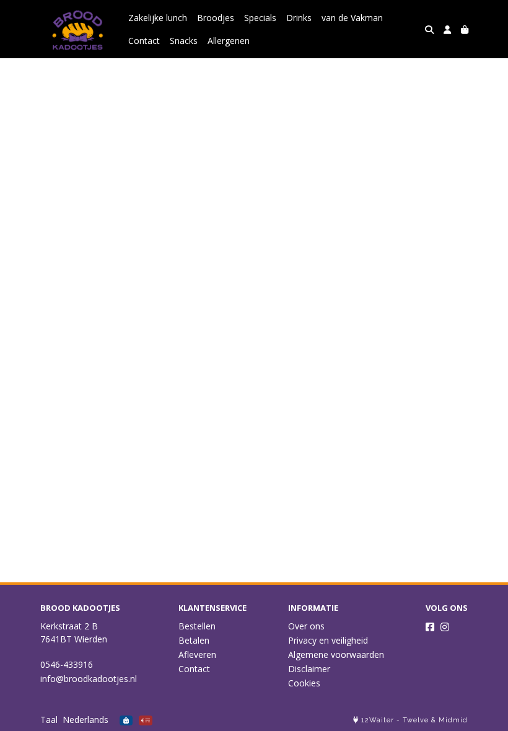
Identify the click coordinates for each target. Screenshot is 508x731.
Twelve (416, 720)
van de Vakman (352, 18)
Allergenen (229, 40)
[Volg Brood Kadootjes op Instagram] (444, 627)
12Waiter (377, 720)
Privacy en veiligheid (328, 640)
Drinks (299, 18)
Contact (144, 40)
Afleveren (197, 654)
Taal (49, 719)
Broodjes (215, 18)
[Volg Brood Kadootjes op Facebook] (430, 627)
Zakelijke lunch (157, 18)
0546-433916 (66, 664)
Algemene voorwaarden (336, 654)
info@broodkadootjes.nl (88, 679)
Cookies (304, 683)
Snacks (184, 40)
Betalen (193, 640)
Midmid (453, 720)
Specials (260, 18)
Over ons (306, 626)
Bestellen (197, 626)
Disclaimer (309, 669)
